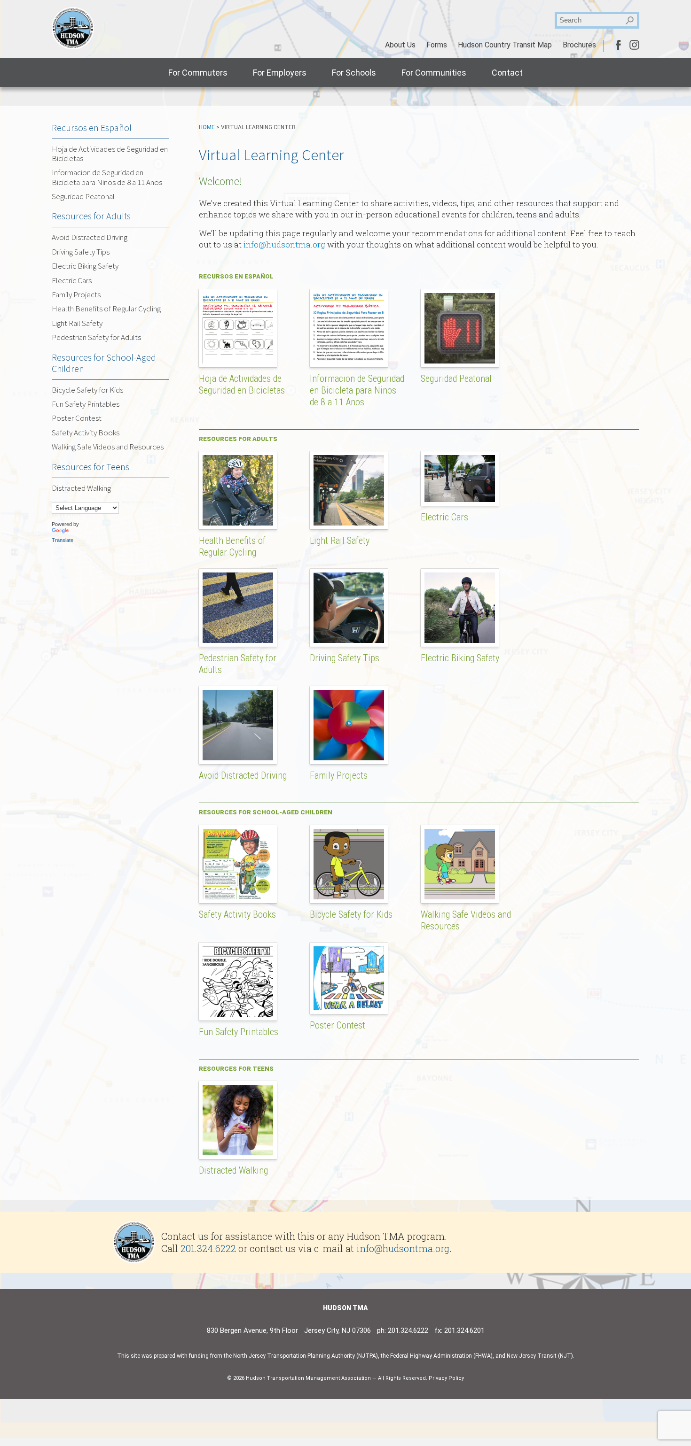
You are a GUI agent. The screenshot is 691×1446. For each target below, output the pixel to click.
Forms (436, 44)
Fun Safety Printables (238, 1031)
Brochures (579, 44)
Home (207, 127)
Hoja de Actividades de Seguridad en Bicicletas (242, 384)
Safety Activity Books (237, 914)
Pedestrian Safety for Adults (96, 337)
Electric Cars (444, 517)
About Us (400, 44)
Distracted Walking (233, 1170)
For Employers (279, 72)
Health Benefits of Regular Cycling (232, 546)
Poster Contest (337, 1025)
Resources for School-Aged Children (104, 362)
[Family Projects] (353, 686)
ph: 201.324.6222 (402, 1330)
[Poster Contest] (353, 942)
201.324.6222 (208, 1248)
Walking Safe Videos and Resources (108, 446)
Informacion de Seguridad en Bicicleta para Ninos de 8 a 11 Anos (357, 390)
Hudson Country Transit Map (505, 44)
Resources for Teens (90, 466)
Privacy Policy (446, 1378)
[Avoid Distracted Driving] (242, 686)
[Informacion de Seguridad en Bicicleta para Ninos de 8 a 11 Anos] (353, 289)
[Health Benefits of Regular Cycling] (242, 451)
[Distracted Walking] (242, 1081)
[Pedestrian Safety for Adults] (242, 568)
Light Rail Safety (339, 540)
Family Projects (339, 775)
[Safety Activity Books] (242, 825)
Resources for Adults (91, 216)
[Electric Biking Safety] (464, 568)
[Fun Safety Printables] (242, 942)
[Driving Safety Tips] (353, 568)
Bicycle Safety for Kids (351, 914)
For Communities (433, 72)
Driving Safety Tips (344, 658)
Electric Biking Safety (460, 658)
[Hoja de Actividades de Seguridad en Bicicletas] (242, 289)
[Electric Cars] (464, 451)
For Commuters (198, 72)
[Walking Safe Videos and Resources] (464, 825)
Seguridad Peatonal (456, 378)
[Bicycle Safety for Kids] (353, 825)
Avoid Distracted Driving (243, 775)
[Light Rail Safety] (353, 451)
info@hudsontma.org (284, 244)
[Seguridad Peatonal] (464, 289)
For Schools (354, 72)
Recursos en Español (92, 127)
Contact (507, 72)
